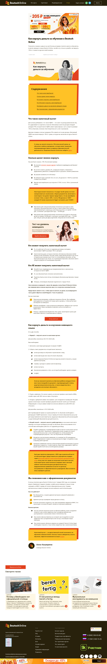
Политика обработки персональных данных (16, 654)
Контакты (38, 639)
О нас (68, 3)
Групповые (44, 3)
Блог (36, 641)
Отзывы (37, 636)
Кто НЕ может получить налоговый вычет (49, 103)
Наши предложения (59, 628)
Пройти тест (39, 631)
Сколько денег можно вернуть (46, 96)
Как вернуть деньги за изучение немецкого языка (52, 106)
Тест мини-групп (60, 644)
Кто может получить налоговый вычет (48, 99)
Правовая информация (42, 649)
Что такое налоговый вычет (45, 93)
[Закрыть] (104, 662)
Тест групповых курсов (61, 641)
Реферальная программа (62, 639)
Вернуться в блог (15, 567)
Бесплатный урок (60, 633)
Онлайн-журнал (40, 644)
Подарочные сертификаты (63, 636)
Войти (98, 3)
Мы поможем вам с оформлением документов (50, 109)
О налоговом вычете (61, 647)
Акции (37, 647)
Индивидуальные (57, 3)
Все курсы (34, 3)
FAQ (36, 633)
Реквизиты (38, 652)
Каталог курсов (59, 631)
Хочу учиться (53, 319)
